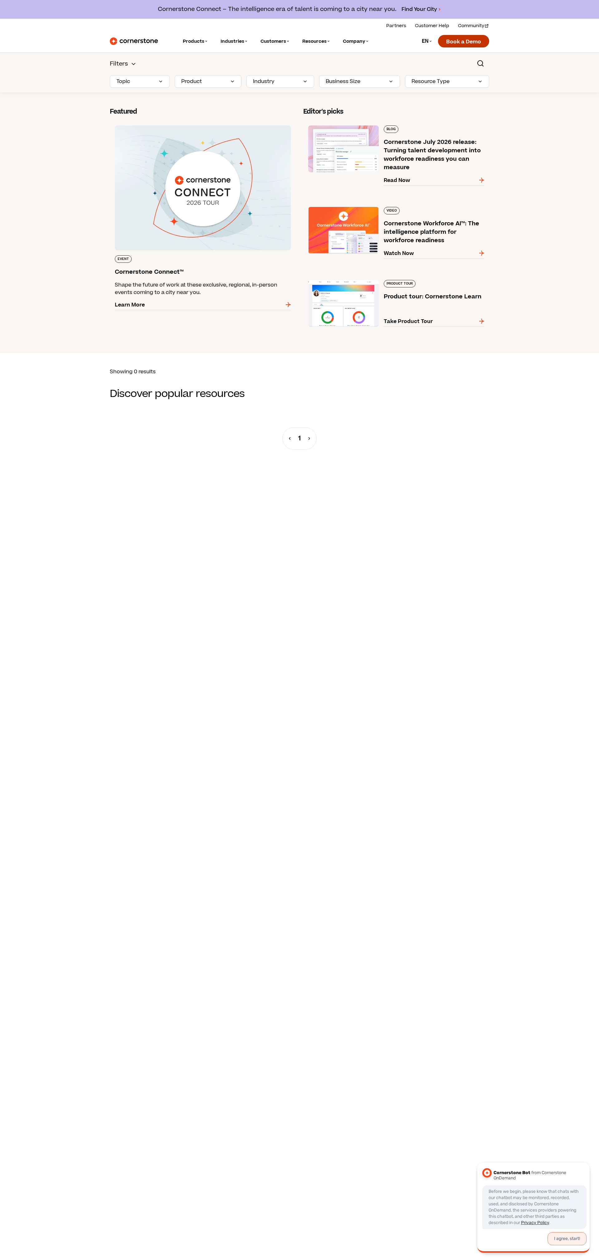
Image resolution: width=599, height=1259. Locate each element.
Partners (396, 25)
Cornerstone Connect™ (140, 124)
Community (471, 25)
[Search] (480, 63)
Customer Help (432, 25)
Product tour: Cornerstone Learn (345, 278)
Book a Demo (463, 42)
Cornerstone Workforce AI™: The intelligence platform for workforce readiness (391, 209)
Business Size (343, 81)
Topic (123, 81)
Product (191, 81)
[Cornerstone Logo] (134, 41)
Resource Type (431, 81)
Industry (264, 81)
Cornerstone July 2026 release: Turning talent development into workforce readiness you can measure (385, 127)
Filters (119, 64)
